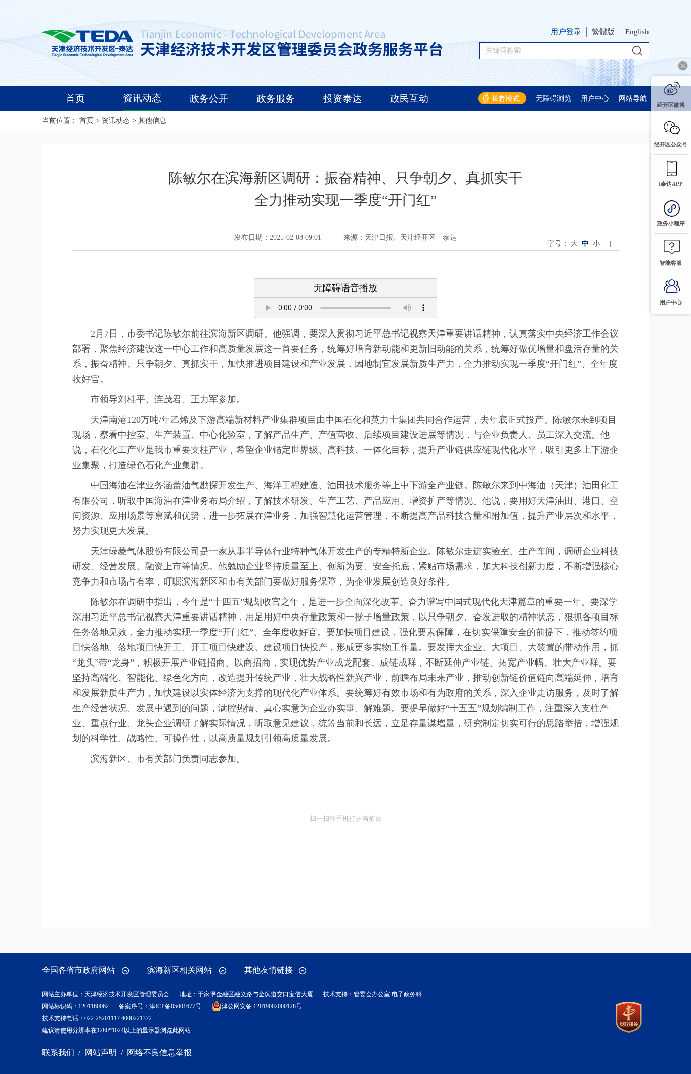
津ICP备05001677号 (175, 1006)
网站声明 (100, 1052)
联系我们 (58, 1052)
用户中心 (595, 98)
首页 (86, 121)
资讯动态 (116, 121)
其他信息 (152, 121)
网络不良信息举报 (159, 1052)
